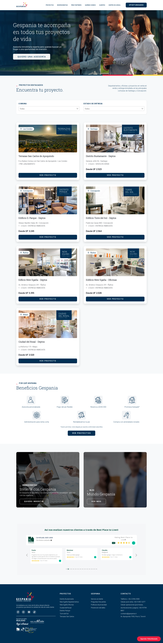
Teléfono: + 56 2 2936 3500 (130, 599)
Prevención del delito (98, 608)
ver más (96, 501)
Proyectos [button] (50, 5)
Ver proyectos (81, 433)
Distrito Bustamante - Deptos (101, 156)
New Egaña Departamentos (69, 602)
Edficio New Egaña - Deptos (33, 279)
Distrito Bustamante (67, 599)
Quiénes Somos (90, 5)
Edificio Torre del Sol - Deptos (101, 217)
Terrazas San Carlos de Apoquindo (36, 156)
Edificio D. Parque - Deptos (32, 217)
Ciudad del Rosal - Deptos (32, 341)
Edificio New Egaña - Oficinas (101, 279)
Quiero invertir (34, 501)
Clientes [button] (102, 5)
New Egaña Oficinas (67, 605)
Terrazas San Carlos (67, 616)
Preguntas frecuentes (98, 602)
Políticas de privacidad (99, 605)
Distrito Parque (65, 611)
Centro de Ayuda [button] (114, 5)
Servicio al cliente (97, 599)
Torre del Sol (64, 613)
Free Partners (76, 5)
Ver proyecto (47, 175)
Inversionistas (62, 5)
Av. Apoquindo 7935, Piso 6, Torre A (133, 616)
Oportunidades (136, 5)
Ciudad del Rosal (65, 608)
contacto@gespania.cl (128, 613)
